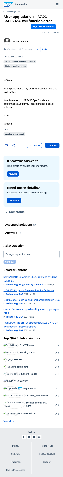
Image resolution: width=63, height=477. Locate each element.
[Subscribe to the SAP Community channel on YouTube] (34, 437)
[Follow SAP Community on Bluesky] (29, 437)
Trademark (16, 462)
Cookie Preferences (15, 470)
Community (21, 4)
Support (47, 462)
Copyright (15, 454)
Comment (52, 145)
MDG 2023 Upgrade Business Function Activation (29, 290)
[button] (38, 49)
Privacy (15, 446)
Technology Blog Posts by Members (25, 284)
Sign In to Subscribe (43, 26)
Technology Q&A (13, 12)
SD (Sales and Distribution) (15, 66)
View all (7, 421)
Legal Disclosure (47, 454)
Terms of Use (47, 446)
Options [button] (57, 27)
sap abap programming (14, 134)
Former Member (21, 41)
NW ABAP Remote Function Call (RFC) (20, 62)
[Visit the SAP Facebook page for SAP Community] (23, 437)
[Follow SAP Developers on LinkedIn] (39, 437)
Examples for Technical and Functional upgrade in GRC (31, 300)
